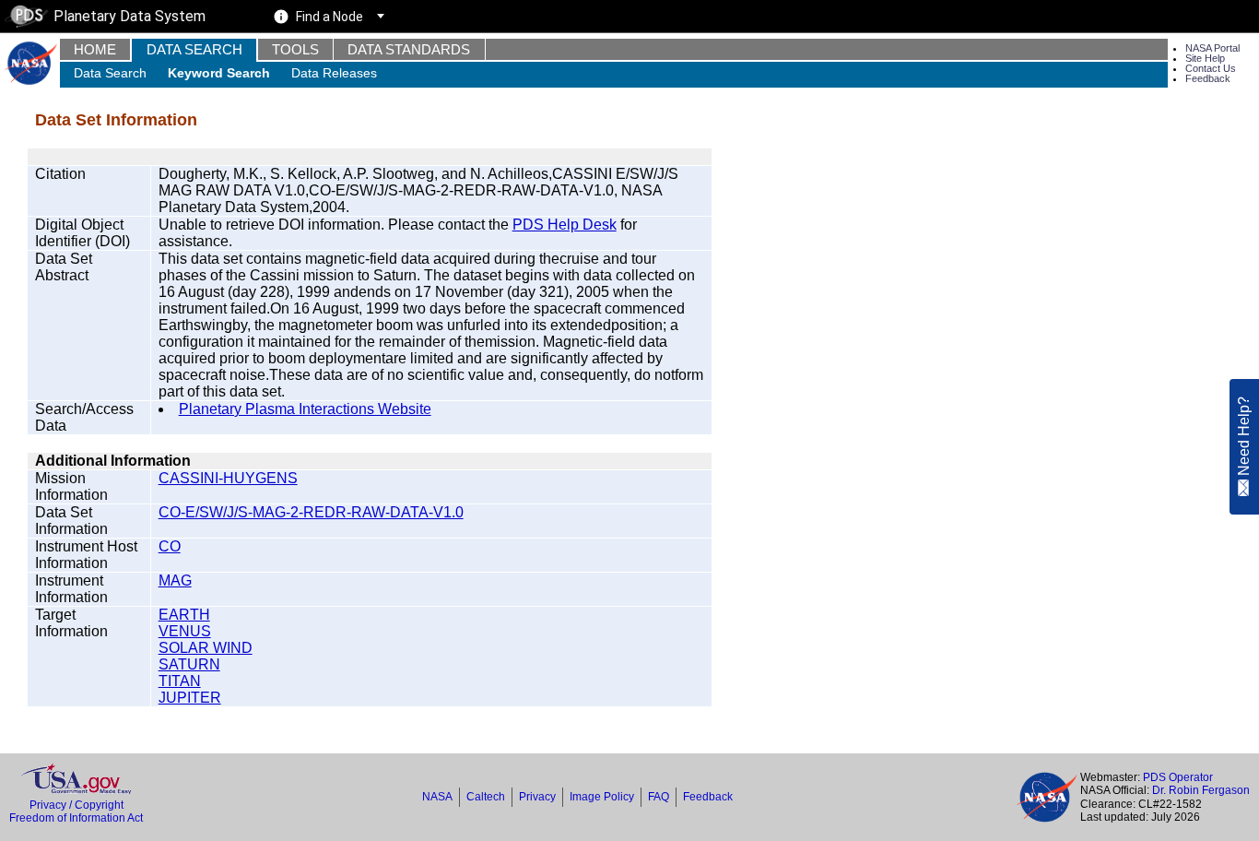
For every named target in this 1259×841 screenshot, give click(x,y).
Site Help (1205, 58)
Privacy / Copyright (76, 805)
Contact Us (1210, 68)
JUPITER (190, 697)
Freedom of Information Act (76, 817)
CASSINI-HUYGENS (228, 478)
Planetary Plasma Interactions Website (305, 409)
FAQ (658, 796)
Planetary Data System (129, 16)
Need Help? (1244, 437)
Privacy (537, 796)
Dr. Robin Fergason (1201, 790)
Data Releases (334, 72)
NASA (437, 796)
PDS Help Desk (564, 224)
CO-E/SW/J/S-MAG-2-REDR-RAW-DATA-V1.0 (311, 512)
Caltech (485, 796)
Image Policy (602, 796)
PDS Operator (1178, 777)
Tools (295, 49)
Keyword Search (219, 72)
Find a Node (329, 16)
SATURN (189, 664)
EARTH (184, 614)
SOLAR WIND (206, 648)
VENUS (185, 631)
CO (170, 546)
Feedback (1207, 78)
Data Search (194, 49)
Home (95, 49)
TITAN (180, 681)
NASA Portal (1212, 47)
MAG (175, 580)
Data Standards (408, 49)
